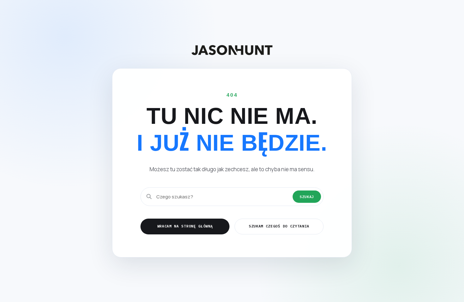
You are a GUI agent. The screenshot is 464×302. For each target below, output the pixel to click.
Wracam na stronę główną (185, 226)
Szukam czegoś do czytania (279, 226)
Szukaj (307, 196)
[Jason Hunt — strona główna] (232, 50)
